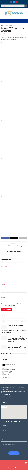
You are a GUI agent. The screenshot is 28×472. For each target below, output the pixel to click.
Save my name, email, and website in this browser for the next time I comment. (14, 304)
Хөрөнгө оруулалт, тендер (10, 25)
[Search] (25, 6)
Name (3, 284)
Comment (4, 266)
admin (3, 33)
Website (3, 297)
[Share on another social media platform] (23, 238)
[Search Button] (24, 315)
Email (3, 291)
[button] (14, 21)
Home (2, 25)
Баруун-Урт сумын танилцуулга (15, 325)
